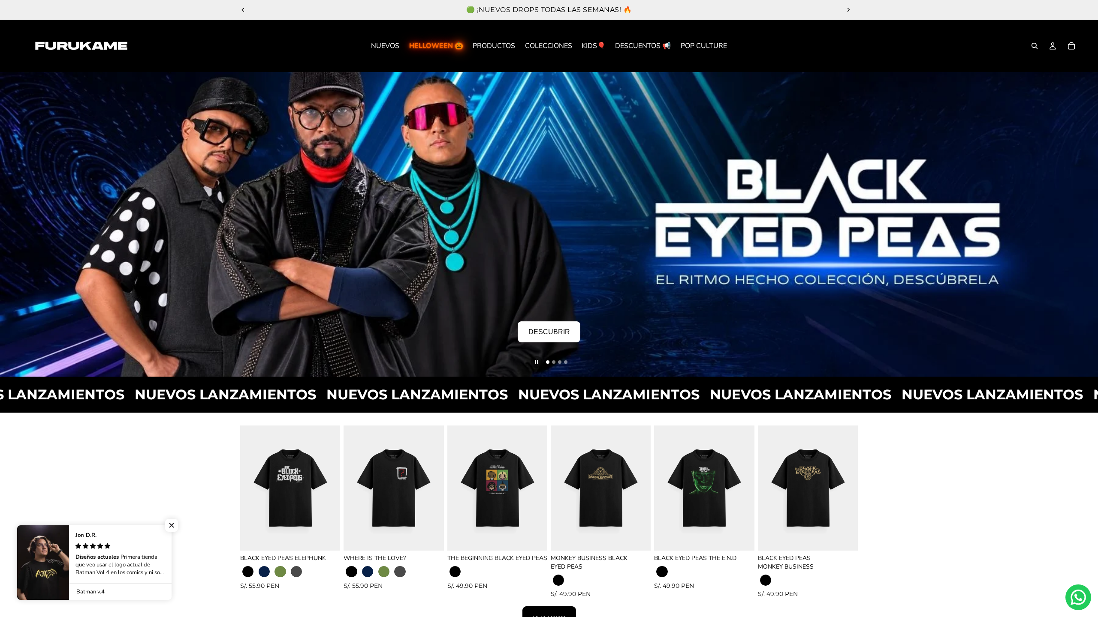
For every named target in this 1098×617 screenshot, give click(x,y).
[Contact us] (1078, 597)
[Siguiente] (1083, 224)
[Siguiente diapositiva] (848, 9)
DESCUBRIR (549, 331)
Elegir (334, 537)
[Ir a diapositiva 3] (559, 362)
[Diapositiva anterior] (243, 9)
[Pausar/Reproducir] (537, 362)
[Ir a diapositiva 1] (547, 362)
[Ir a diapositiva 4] (565, 362)
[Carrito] (1071, 45)
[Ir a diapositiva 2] (553, 362)
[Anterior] (15, 224)
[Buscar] (1034, 45)
